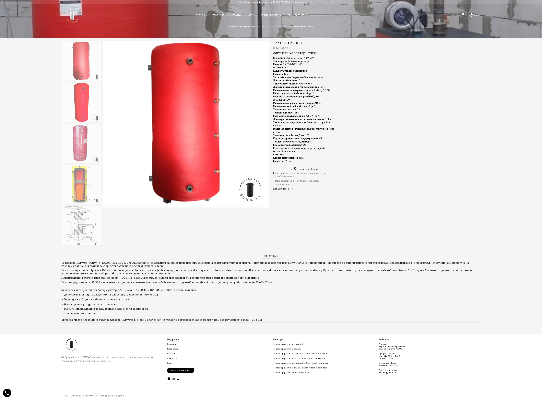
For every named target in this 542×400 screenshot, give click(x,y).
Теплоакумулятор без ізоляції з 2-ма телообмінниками (301, 363)
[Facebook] (288, 189)
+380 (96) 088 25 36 (388, 365)
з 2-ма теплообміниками (305, 180)
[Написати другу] (291, 189)
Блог (250, 15)
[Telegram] (178, 379)
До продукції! (300, 2)
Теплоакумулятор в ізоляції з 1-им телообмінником (299, 358)
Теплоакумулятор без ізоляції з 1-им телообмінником (300, 353)
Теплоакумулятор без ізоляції (288, 344)
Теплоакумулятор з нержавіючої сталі (292, 372)
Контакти (172, 358)
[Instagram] (173, 380)
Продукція (218, 15)
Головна (201, 15)
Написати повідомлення (181, 370)
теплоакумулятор (283, 184)
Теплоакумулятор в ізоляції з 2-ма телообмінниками (286, 26)
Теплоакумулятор (248, 26)
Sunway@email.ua (388, 372)
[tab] (271, 256)
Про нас (237, 15)
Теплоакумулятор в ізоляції (287, 349)
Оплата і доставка (271, 15)
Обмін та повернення (299, 15)
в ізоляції (284, 180)
